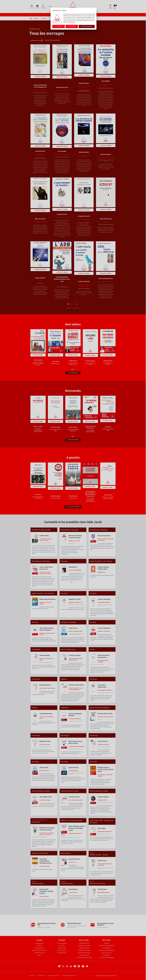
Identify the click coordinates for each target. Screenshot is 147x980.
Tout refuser (72, 26)
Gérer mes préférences (86, 26)
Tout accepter (58, 26)
